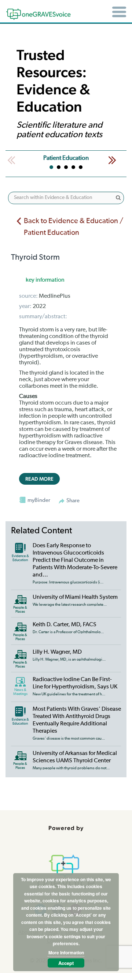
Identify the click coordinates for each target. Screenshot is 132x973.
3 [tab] (66, 167)
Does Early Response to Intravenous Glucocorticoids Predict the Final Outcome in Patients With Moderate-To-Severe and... (75, 560)
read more (39, 479)
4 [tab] (73, 167)
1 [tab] (51, 167)
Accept (66, 962)
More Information (66, 952)
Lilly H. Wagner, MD (57, 652)
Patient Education (66, 158)
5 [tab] (80, 167)
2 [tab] (58, 167)
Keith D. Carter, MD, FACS (64, 625)
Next (112, 160)
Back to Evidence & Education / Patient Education (73, 227)
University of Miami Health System (75, 597)
